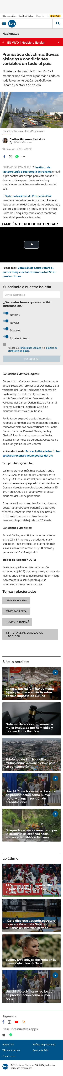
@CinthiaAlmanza (22, 142)
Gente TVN (8, 1044)
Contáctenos (9, 1056)
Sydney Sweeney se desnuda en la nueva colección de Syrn (31, 961)
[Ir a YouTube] (17, 1022)
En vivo (56, 16)
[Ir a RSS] (24, 1022)
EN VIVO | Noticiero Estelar (26, 42)
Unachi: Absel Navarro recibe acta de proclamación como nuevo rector (30, 995)
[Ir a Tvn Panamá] (30, 23)
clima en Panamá (16, 600)
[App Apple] (4, 1035)
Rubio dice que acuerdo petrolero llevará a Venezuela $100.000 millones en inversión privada (31, 924)
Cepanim (40, 16)
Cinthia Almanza (27, 139)
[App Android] (11, 1035)
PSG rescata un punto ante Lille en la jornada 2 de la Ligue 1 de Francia (31, 889)
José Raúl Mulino (26, 16)
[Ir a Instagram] (10, 1022)
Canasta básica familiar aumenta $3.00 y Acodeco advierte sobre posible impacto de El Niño (30, 692)
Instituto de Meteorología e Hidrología (24, 634)
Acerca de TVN (40, 1050)
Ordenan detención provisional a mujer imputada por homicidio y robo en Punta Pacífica (29, 727)
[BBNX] (5, 1066)
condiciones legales (30, 347)
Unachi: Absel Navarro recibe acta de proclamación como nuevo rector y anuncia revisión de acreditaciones (30, 796)
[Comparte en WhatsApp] (17, 156)
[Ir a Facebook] (3, 1022)
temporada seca (16, 611)
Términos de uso (11, 1050)
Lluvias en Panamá (17, 622)
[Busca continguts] (57, 23)
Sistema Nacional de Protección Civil (28, 196)
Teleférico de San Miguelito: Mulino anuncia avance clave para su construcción (31, 763)
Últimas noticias (9, 16)
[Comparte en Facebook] (4, 156)
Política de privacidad (44, 1044)
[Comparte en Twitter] (10, 156)
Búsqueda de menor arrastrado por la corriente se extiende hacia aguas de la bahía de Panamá (31, 833)
